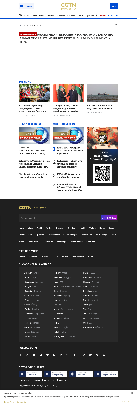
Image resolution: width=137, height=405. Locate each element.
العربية (55, 257)
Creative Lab (86, 234)
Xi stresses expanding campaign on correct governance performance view (32, 108)
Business (61, 16)
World (42, 16)
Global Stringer (70, 234)
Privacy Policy (9, 402)
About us (63, 380)
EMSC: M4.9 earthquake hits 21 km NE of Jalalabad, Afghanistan (70, 150)
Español (33, 257)
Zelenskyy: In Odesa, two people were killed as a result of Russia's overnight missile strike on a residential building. (34, 164)
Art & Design (101, 234)
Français (44, 257)
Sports (22, 234)
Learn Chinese (76, 241)
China (34, 16)
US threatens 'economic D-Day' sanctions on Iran (101, 107)
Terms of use (24, 380)
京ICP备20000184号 (48, 386)
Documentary (54, 234)
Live (104, 16)
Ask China (90, 241)
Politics (50, 16)
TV (117, 16)
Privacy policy (50, 380)
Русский (65, 257)
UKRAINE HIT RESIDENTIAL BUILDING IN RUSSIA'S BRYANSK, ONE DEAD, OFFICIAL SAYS (34, 150)
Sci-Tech (71, 16)
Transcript (61, 241)
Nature (102, 228)
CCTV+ (91, 257)
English (22, 257)
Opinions (90, 16)
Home (26, 16)
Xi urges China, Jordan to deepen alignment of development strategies (67, 108)
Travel (111, 228)
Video (21, 241)
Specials (49, 241)
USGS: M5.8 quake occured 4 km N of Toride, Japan (70, 175)
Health (80, 16)
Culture (92, 228)
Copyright (37, 380)
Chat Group (33, 241)
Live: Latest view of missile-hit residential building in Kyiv (33, 175)
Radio (110, 16)
